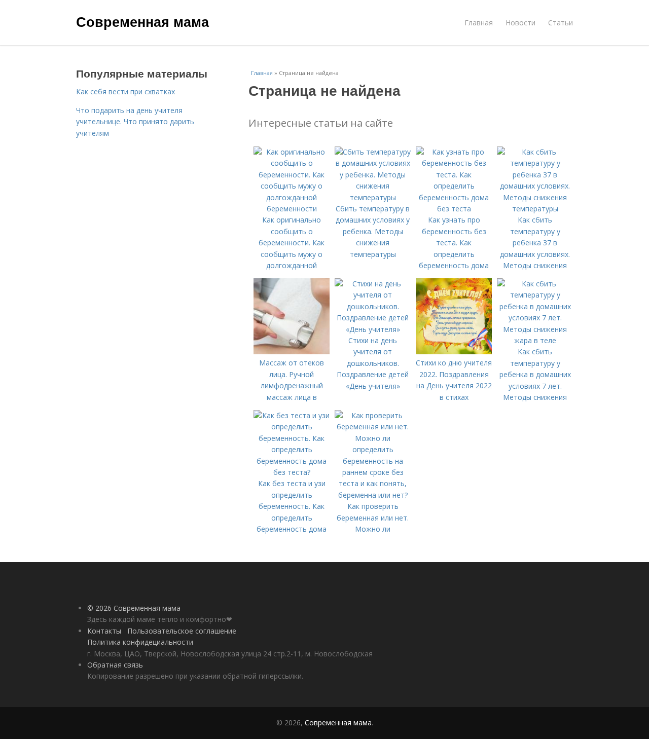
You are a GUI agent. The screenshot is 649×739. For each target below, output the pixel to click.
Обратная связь (115, 665)
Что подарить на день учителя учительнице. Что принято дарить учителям (135, 121)
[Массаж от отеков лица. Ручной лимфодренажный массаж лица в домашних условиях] (292, 351)
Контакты (104, 631)
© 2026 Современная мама (134, 608)
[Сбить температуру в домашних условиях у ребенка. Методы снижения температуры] (373, 197)
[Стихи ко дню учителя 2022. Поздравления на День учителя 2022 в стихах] (454, 351)
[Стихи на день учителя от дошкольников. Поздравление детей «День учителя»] (373, 329)
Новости (520, 22)
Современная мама (142, 21)
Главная (478, 22)
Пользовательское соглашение (181, 631)
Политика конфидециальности (140, 642)
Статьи (560, 22)
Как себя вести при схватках (125, 91)
